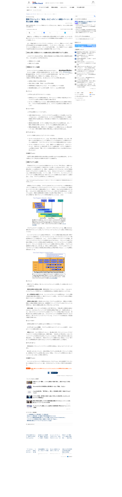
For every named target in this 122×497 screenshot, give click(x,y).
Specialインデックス (80, 100)
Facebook (93, 94)
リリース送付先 (79, 94)
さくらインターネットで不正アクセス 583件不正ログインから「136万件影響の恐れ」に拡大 (86, 74)
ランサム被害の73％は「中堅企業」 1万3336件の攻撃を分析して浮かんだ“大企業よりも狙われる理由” (86, 86)
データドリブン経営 (44, 7)
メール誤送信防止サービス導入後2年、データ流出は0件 (37, 414)
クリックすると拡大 (53, 278)
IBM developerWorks (66, 71)
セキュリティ (64, 7)
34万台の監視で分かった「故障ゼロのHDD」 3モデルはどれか (31, 436)
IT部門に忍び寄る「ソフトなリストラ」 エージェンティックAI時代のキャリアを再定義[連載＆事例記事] (86, 26)
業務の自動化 (54, 7)
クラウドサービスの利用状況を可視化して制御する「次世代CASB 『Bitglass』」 (42, 419)
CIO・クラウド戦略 (31, 7)
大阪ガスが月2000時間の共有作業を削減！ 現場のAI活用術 (67, 451)
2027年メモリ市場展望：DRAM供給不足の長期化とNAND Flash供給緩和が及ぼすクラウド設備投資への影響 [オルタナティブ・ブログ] (86, 31)
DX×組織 (72, 7)
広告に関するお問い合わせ (82, 96)
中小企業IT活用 (80, 7)
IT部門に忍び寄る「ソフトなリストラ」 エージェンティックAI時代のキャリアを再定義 (86, 63)
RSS (92, 92)
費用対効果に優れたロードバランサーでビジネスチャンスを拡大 (39, 420)
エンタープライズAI (37, 10)
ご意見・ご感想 (79, 92)
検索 (95, 16)
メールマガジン (79, 98)
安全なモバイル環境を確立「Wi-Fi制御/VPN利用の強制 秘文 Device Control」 (41, 415)
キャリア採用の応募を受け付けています (85, 38)
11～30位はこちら (93, 88)
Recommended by (64, 456)
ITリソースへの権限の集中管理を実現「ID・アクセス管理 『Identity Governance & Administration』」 (46, 417)
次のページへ (54, 372)
